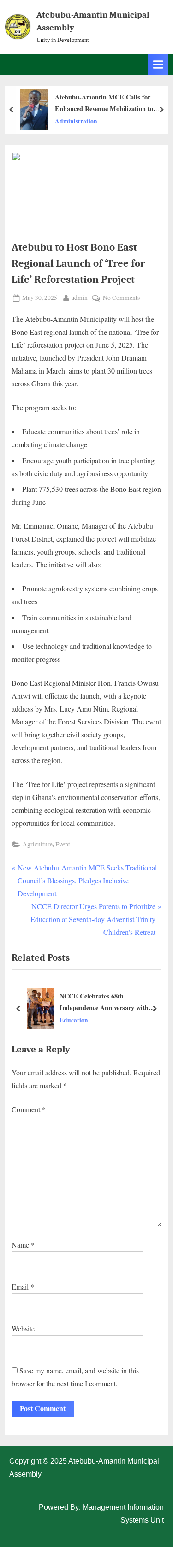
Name (23, 1244)
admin (80, 297)
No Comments (121, 297)
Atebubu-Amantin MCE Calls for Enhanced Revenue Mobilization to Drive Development (104, 103)
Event (62, 844)
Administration (76, 120)
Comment (29, 1109)
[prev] (11, 110)
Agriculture (38, 844)
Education (74, 1019)
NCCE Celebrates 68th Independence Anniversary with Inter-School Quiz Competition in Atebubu (107, 1002)
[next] (161, 110)
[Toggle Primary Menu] (158, 64)
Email (23, 1286)
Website (23, 1328)
